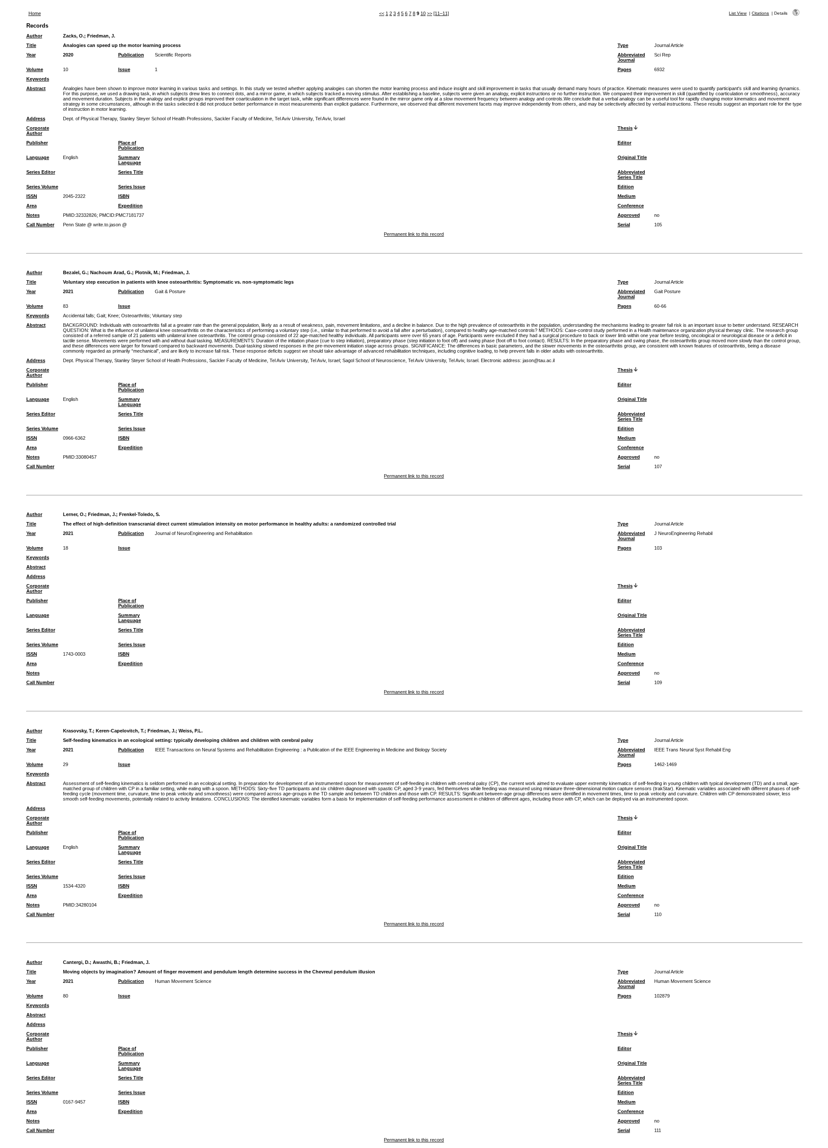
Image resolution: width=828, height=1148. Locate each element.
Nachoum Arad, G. (111, 272)
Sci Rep (662, 54)
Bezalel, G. (75, 272)
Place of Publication (131, 145)
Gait (101, 315)
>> (429, 13)
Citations (760, 13)
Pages (624, 69)
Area (31, 205)
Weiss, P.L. (191, 730)
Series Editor (40, 172)
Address (35, 118)
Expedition (130, 205)
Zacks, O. (73, 35)
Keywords (37, 78)
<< (381, 13)
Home (34, 13)
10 (423, 13)
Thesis (625, 128)
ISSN (31, 196)
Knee (113, 315)
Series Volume (42, 186)
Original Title (632, 157)
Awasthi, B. (106, 962)
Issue (124, 69)
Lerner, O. (74, 514)
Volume (34, 69)
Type (623, 45)
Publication (131, 54)
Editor (624, 142)
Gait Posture (667, 291)
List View (737, 13)
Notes (33, 215)
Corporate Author (37, 130)
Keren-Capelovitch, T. (120, 730)
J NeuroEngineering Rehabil (683, 533)
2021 (68, 291)
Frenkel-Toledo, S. (139, 514)
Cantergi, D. (76, 962)
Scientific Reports (173, 54)
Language (37, 157)
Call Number (40, 224)
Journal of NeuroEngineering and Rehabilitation (203, 533)
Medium (627, 196)
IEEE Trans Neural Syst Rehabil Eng (692, 749)
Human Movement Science (183, 981)
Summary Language (129, 160)
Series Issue (131, 186)
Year (31, 54)
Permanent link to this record (414, 234)
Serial (624, 224)
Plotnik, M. (147, 272)
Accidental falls (78, 315)
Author (34, 35)
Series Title (130, 172)
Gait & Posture (170, 291)
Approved (629, 215)
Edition (626, 186)
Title (31, 45)
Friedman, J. (101, 35)
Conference (631, 205)
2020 (68, 54)
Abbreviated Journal (631, 57)
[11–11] (441, 13)
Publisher (37, 142)
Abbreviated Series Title (631, 174)
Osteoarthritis (135, 315)
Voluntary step (167, 315)
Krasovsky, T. (78, 730)
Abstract (36, 88)
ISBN (123, 196)
